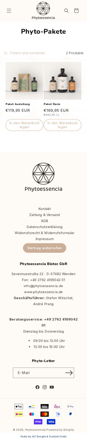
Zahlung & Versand (44, 215)
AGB (44, 221)
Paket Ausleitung (18, 104)
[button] (9, 11)
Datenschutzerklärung (45, 227)
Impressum (44, 239)
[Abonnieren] (69, 373)
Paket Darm (52, 104)
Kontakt (44, 209)
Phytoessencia (35, 429)
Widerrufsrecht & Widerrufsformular (44, 233)
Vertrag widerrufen (44, 248)
